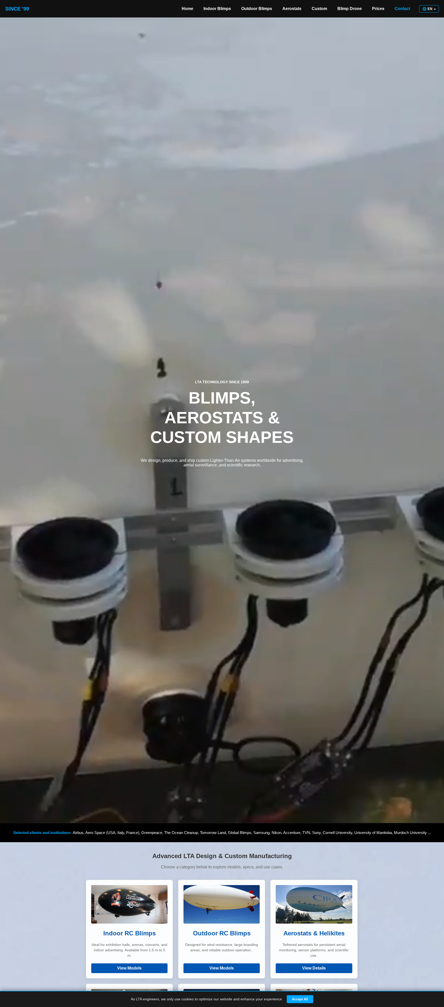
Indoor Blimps (217, 8)
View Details (314, 968)
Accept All (300, 999)
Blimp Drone (349, 8)
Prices (378, 8)
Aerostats (291, 8)
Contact (402, 8)
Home (187, 8)
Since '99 (17, 9)
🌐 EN (429, 9)
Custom (319, 8)
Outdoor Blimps (256, 8)
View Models (129, 968)
